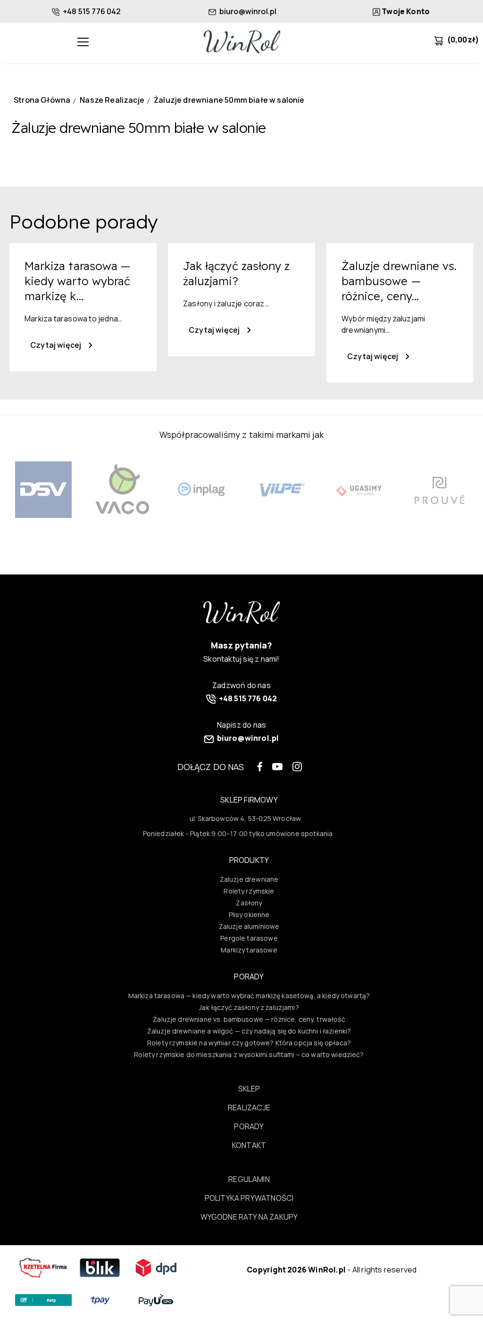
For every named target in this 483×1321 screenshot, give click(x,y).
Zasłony (249, 902)
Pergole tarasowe (248, 938)
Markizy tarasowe (249, 949)
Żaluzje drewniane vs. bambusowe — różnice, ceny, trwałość (249, 1019)
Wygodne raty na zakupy (249, 1217)
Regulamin (249, 1179)
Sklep (249, 1088)
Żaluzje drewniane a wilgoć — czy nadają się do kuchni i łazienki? (249, 1030)
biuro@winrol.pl (247, 11)
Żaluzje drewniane (249, 879)
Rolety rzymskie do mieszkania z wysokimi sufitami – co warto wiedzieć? (249, 1054)
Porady (249, 1126)
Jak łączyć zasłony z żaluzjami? (249, 1007)
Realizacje (249, 1107)
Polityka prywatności (249, 1198)
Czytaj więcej (56, 345)
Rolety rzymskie (249, 890)
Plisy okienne (249, 914)
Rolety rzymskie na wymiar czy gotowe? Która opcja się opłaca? (249, 1042)
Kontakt (249, 1145)
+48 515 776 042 (91, 11)
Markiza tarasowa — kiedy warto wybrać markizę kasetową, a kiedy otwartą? (249, 995)
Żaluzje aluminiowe (249, 926)
